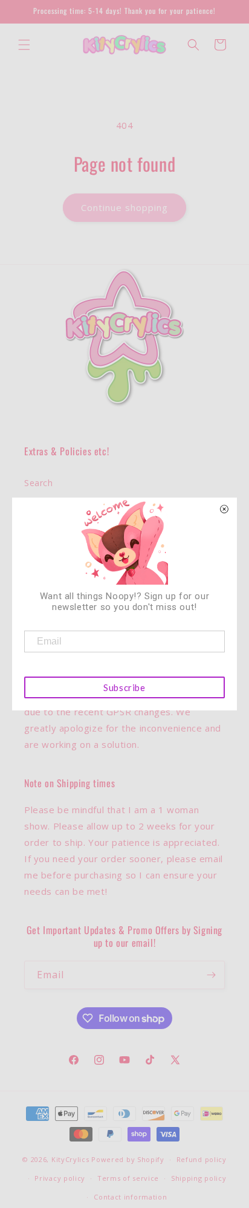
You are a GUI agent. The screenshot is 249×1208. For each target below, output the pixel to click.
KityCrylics (70, 1159)
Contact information (130, 1196)
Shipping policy (199, 1178)
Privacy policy (59, 1178)
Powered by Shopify (127, 1159)
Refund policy (201, 1159)
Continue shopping (124, 207)
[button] (24, 44)
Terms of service (128, 1178)
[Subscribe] (211, 975)
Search (38, 483)
